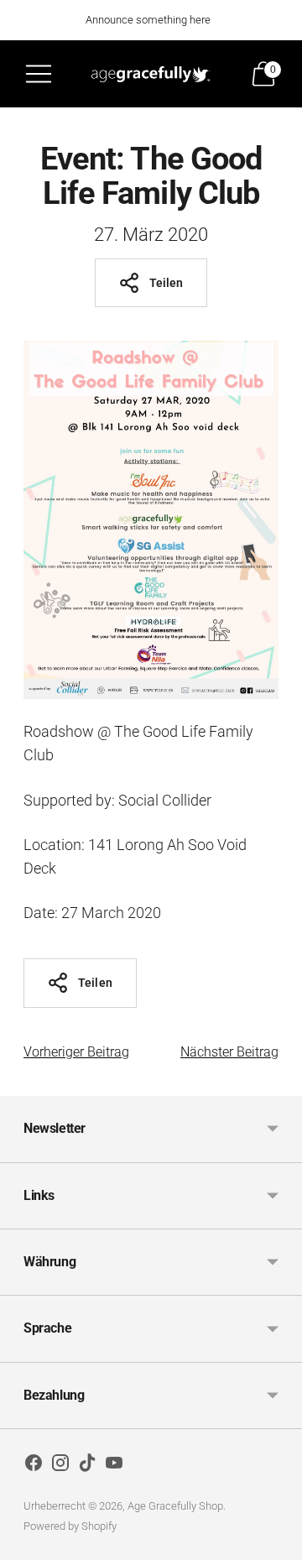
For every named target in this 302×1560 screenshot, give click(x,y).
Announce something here (148, 19)
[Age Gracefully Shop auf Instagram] (60, 1466)
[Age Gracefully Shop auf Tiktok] (87, 1466)
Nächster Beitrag (229, 1052)
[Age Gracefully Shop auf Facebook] (33, 1466)
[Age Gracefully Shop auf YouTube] (114, 1466)
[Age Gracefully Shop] (151, 73)
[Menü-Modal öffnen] (38, 73)
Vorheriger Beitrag (76, 1052)
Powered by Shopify (70, 1526)
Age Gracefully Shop (175, 1506)
